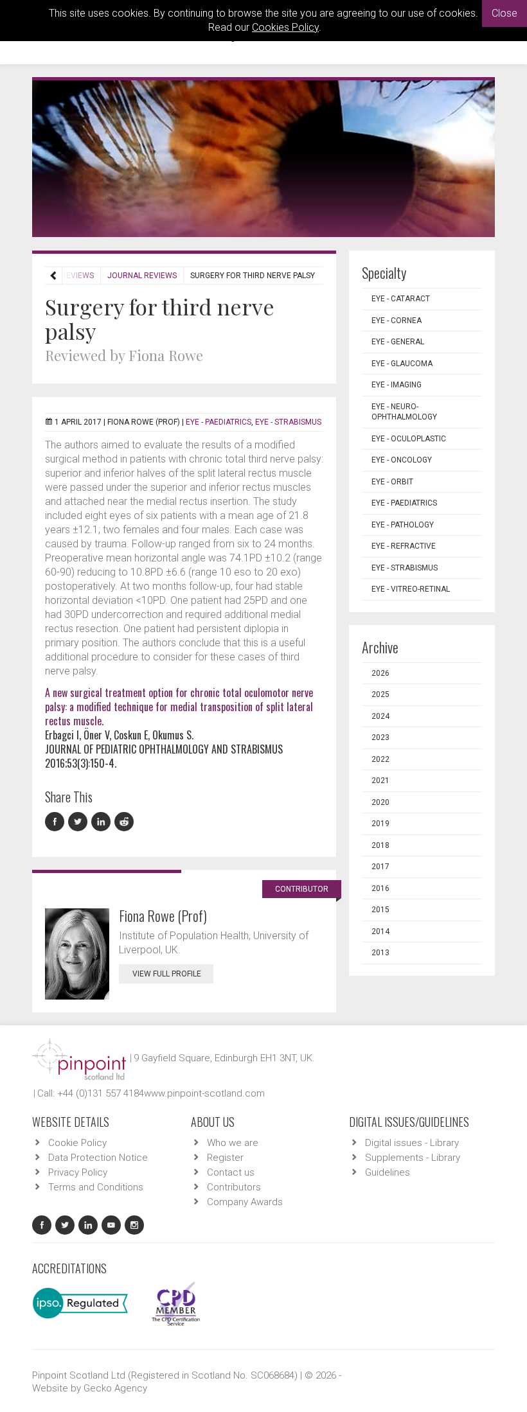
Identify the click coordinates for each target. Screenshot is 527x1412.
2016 (380, 888)
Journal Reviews (142, 275)
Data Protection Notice (98, 1157)
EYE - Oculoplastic (408, 438)
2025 (380, 694)
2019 (380, 823)
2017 (380, 866)
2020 (380, 802)
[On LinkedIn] (102, 822)
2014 (380, 931)
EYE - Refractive (403, 546)
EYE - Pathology (402, 524)
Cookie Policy (77, 1143)
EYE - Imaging (396, 384)
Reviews (77, 275)
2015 (380, 909)
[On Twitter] (79, 822)
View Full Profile (166, 973)
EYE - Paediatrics (218, 422)
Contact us (231, 1172)
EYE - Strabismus (288, 422)
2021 (380, 780)
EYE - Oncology (401, 459)
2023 (380, 737)
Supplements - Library (412, 1157)
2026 (380, 673)
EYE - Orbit (392, 481)
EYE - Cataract (400, 298)
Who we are (232, 1143)
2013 (380, 952)
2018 (380, 845)
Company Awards (245, 1202)
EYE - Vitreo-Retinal (410, 589)
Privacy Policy (77, 1172)
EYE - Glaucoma (402, 363)
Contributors (234, 1187)
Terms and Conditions (95, 1187)
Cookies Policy (285, 27)
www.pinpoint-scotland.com (204, 1093)
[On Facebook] (56, 822)
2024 (380, 716)
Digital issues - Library (412, 1143)
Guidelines (387, 1172)
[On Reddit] (124, 822)
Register (225, 1157)
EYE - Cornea (396, 320)
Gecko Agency (115, 1388)
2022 (380, 759)
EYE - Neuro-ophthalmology (404, 412)
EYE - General (397, 341)
